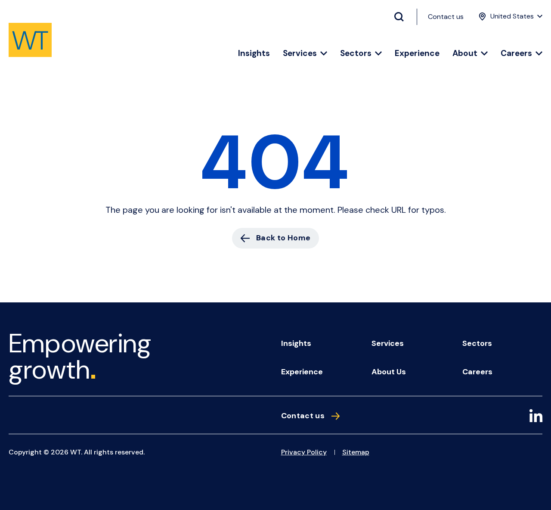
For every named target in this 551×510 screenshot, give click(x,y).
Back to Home (283, 238)
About (464, 54)
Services (300, 54)
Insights (254, 54)
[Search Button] (402, 17)
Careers (516, 54)
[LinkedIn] (535, 417)
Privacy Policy (304, 452)
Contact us (446, 16)
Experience (417, 54)
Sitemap (355, 452)
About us (388, 372)
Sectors (355, 54)
